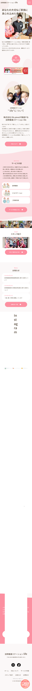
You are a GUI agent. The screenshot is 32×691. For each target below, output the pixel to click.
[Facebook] (19, 665)
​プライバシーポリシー (18, 678)
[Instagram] (13, 665)
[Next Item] (24, 506)
